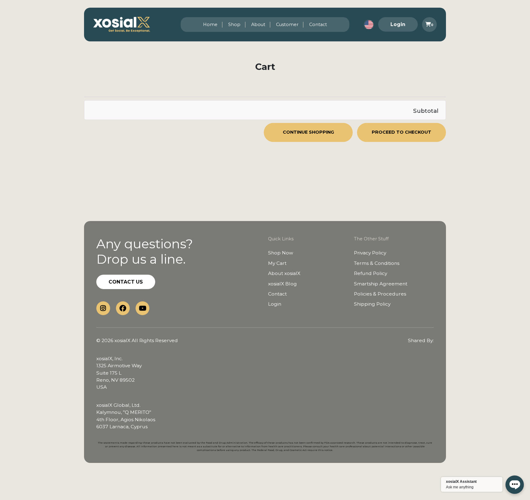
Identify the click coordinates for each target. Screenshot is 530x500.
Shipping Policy (372, 304)
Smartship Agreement (380, 284)
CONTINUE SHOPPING (308, 132)
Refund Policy (370, 273)
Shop (234, 24)
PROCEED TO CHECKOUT (401, 132)
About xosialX (284, 273)
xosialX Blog (282, 284)
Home (210, 24)
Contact (318, 24)
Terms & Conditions (376, 263)
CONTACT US (126, 282)
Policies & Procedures (380, 294)
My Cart (277, 263)
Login (397, 24)
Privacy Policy (370, 253)
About (258, 24)
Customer (287, 24)
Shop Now (280, 253)
